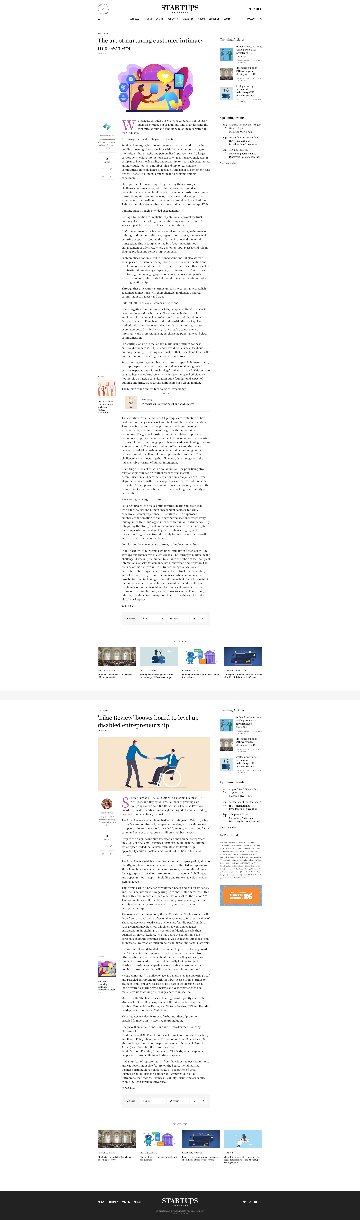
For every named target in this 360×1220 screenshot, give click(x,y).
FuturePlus (249, 848)
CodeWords (225, 845)
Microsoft (236, 860)
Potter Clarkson (253, 866)
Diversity (103, 710)
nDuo (230, 863)
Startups (241, 670)
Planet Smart (240, 866)
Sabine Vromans (107, 135)
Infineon (246, 854)
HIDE (242, 851)
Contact (113, 1202)
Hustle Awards (235, 854)
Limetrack (225, 857)
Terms (137, 1202)
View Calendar (228, 162)
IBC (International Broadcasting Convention (243, 143)
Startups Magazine (253, 869)
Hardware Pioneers (230, 851)
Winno (241, 878)
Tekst (238, 872)
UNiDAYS (248, 875)
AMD (243, 842)
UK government (236, 875)
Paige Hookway (107, 813)
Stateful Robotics (227, 872)
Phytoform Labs (227, 866)
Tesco (244, 872)
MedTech (227, 860)
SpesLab (240, 869)
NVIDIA (246, 863)
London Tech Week (238, 857)
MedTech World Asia (240, 131)
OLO (253, 863)
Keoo (254, 854)
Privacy (126, 1202)
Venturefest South (230, 878)
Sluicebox (231, 869)
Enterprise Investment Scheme (232, 848)
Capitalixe (251, 842)
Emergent (256, 845)
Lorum (249, 857)
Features (103, 33)
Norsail (238, 863)
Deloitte (247, 845)
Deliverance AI (237, 845)
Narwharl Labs (247, 860)
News (112, 670)
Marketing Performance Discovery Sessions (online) (244, 155)
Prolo (223, 869)
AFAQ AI (224, 842)
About (101, 1202)
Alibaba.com (234, 842)
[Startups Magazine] (180, 9)
